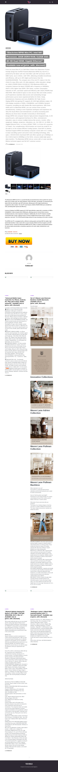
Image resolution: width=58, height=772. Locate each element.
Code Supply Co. (34, 766)
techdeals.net (29, 266)
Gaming (8, 48)
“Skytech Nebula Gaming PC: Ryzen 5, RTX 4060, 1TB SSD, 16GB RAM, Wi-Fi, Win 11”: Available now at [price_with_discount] (15, 615)
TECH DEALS (29, 764)
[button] (5, 2)
